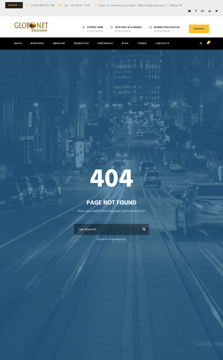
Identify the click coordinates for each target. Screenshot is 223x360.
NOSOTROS (37, 43)
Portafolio (105, 43)
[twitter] (216, 11)
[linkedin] (210, 11)
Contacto (199, 29)
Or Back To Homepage (111, 240)
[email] (189, 11)
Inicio (18, 43)
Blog (125, 43)
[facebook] (196, 11)
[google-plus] (202, 11)
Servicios (59, 43)
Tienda (141, 43)
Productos (81, 43)
